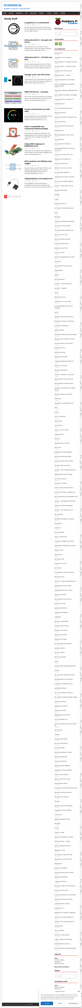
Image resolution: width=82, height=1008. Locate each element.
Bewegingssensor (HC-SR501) (62, 715)
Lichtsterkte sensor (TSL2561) (62, 903)
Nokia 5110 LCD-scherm (61, 365)
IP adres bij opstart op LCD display (64, 461)
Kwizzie (57, 292)
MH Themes (30, 1004)
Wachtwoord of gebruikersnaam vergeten (66, 334)
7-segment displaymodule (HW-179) (64, 361)
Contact (56, 13)
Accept (47, 1003)
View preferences (73, 1003)
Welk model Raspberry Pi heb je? (63, 752)
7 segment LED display (61, 881)
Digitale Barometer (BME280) (62, 765)
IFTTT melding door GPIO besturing (64, 230)
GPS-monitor (58, 447)
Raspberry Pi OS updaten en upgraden (65, 912)
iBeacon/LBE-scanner (60, 297)
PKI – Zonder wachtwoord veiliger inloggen (66, 697)
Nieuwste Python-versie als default (64, 379)
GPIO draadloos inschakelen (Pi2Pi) (64, 383)
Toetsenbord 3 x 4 (59, 908)
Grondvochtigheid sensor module (63, 590)
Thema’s (41, 13)
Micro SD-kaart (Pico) (60, 121)
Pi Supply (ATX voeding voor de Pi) (64, 683)
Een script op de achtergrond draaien (65, 675)
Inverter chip (58, 814)
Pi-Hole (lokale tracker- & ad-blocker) (64, 572)
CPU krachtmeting (59, 532)
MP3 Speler (58, 823)
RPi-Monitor (58, 217)
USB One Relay (58, 926)
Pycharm (57, 670)
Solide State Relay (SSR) (61, 756)
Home (4, 13)
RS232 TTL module (59, 252)
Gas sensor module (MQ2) (61, 621)
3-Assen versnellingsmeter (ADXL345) (64, 221)
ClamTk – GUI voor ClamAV (62, 430)
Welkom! (11, 13)
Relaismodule (58, 863)
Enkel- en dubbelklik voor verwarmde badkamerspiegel (36, 127)
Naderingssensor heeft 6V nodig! (63, 474)
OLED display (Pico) (60, 103)
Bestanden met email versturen (63, 792)
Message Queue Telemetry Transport (64, 339)
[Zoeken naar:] (66, 34)
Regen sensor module (60, 594)
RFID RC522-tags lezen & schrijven (64, 899)
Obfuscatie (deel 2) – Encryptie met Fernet (38, 41)
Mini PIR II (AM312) (60, 652)
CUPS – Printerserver (60, 416)
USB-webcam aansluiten (61, 706)
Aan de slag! (58, 568)
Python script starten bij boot (62, 779)
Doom (56, 212)
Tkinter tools (58, 261)
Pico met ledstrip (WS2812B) (62, 172)
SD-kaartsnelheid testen (61, 370)
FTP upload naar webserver (62, 797)
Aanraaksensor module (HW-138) (63, 854)
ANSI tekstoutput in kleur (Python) (64, 679)
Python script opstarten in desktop (64, 837)
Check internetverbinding (61, 243)
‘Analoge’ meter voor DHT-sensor (37, 75)
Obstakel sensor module (61, 630)
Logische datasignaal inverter (62, 819)
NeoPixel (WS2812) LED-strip (62, 944)
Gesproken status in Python (62, 443)
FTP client (57, 801)
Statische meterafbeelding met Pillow (65, 257)
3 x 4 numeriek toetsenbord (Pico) (63, 108)
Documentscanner (59, 577)
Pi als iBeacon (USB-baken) (62, 325)
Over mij (63, 13)
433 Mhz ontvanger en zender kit (63, 394)
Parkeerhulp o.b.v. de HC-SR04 (63, 301)
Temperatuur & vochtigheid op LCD (64, 403)
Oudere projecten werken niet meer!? (65, 177)
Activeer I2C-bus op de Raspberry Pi (64, 921)
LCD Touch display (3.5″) (61, 719)
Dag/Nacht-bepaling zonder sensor (64, 316)
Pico (26, 13)
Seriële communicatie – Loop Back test (65, 492)
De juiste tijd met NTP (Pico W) (63, 144)
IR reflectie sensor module (62, 626)
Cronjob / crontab (59, 832)
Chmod (56, 828)
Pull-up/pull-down (59, 559)
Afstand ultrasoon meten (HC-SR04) (64, 872)
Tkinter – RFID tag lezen (61, 536)
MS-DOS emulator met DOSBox (63, 456)
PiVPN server (58, 398)
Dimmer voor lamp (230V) (61, 890)
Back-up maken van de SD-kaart (63, 599)
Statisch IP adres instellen (61, 774)
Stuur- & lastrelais (59, 930)
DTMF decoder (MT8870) (61, 877)
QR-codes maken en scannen (62, 465)
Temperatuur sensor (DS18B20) (63, 810)
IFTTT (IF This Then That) (61, 234)
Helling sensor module (61, 639)
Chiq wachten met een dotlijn (62, 226)
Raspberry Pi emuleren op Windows (64, 321)
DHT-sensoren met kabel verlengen (64, 208)
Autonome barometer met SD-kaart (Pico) (65, 117)
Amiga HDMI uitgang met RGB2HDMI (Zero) (35, 145)
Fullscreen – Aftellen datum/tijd (63, 283)
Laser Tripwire (58, 425)
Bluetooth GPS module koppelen (63, 452)
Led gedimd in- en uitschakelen (37, 23)
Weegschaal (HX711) (60, 348)
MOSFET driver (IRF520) (61, 868)
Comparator (58, 617)
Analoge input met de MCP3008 (63, 770)
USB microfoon (58, 730)
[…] (38, 31)
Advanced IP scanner (60, 603)
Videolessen (33, 13)
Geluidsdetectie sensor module (63, 585)
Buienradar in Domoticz (61, 483)
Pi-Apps (57, 199)
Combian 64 (58, 528)
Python (49, 13)
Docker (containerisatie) (61, 190)
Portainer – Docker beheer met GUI (64, 185)
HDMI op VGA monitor (60, 710)
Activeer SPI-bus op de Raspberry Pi (64, 917)
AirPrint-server (58, 421)
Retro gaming (58, 523)
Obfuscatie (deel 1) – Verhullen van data (38, 58)
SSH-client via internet (60, 478)
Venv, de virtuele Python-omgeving (64, 181)
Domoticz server (59, 550)
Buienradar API (59, 53)
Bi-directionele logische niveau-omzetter (65, 895)
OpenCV (57, 275)
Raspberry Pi (19, 13)
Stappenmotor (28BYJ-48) (61, 612)
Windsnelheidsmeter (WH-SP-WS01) (64, 135)
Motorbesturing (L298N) (61, 356)
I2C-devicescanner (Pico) (61, 163)
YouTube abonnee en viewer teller (64, 343)
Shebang (57, 734)
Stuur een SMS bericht (61, 761)
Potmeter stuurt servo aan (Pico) (63, 168)
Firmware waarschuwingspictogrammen (65, 666)
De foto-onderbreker (60, 352)
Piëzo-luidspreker (59, 139)
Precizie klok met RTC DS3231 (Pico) (64, 126)
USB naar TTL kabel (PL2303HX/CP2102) (65, 581)
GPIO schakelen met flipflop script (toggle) (38, 162)
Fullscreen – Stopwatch (61, 288)
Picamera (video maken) (61, 739)
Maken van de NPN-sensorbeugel (63, 505)
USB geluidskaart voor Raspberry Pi (38, 178)
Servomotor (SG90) (59, 748)
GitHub (56, 661)
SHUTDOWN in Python (60, 688)
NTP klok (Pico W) (59, 130)
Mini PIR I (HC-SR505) (60, 657)
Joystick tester (58, 554)
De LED (56, 312)
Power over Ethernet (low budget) (63, 805)
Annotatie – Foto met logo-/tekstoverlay (65, 470)
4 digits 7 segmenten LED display (63, 939)
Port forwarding (59, 514)
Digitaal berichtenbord (61, 608)
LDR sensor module (60, 648)
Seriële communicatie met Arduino (64, 487)
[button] (79, 991)
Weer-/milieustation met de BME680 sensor (66, 496)
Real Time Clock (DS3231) (61, 743)
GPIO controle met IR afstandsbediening (65, 948)
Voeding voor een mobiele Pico (63, 159)
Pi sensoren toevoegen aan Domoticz (64, 541)
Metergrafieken (59, 270)
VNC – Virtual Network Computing (64, 692)
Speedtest (57, 194)
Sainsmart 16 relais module (62, 935)
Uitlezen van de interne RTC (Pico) (64, 154)
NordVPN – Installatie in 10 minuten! (64, 374)
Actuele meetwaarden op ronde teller (37, 110)
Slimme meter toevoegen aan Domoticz (65, 545)
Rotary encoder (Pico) (60, 112)
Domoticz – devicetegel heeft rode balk (65, 501)
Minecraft (57, 438)
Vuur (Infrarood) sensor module (63, 643)
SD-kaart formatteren (60, 701)
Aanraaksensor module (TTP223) (63, 859)
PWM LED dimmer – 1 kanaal (62, 841)
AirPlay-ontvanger (59, 330)
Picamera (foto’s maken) (61, 783)
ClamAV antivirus (59, 434)
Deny (60, 1003)
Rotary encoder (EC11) (60, 203)
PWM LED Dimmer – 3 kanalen (36, 92)
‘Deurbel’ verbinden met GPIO (62, 239)
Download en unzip (60, 850)
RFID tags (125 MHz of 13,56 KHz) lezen (65, 886)
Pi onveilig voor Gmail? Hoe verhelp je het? (66, 788)
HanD (35, 25)
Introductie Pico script (60, 563)
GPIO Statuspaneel (60, 279)
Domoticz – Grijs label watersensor (64, 510)
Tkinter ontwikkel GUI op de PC (63, 845)
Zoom (56, 407)
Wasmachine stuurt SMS (61, 248)
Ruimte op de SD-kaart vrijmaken (63, 266)
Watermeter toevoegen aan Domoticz (64, 519)
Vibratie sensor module (61, 634)
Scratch (57, 412)
